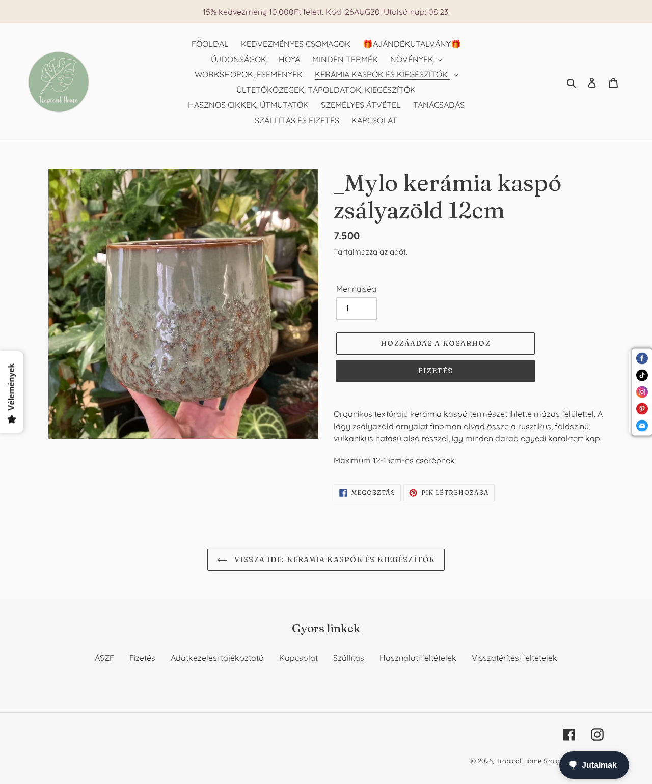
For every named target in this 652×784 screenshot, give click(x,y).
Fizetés (142, 658)
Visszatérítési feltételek (514, 658)
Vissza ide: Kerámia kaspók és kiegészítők (333, 559)
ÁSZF (104, 658)
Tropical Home (520, 761)
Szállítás (348, 658)
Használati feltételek (417, 658)
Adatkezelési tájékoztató (217, 658)
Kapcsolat (298, 658)
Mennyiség (356, 289)
